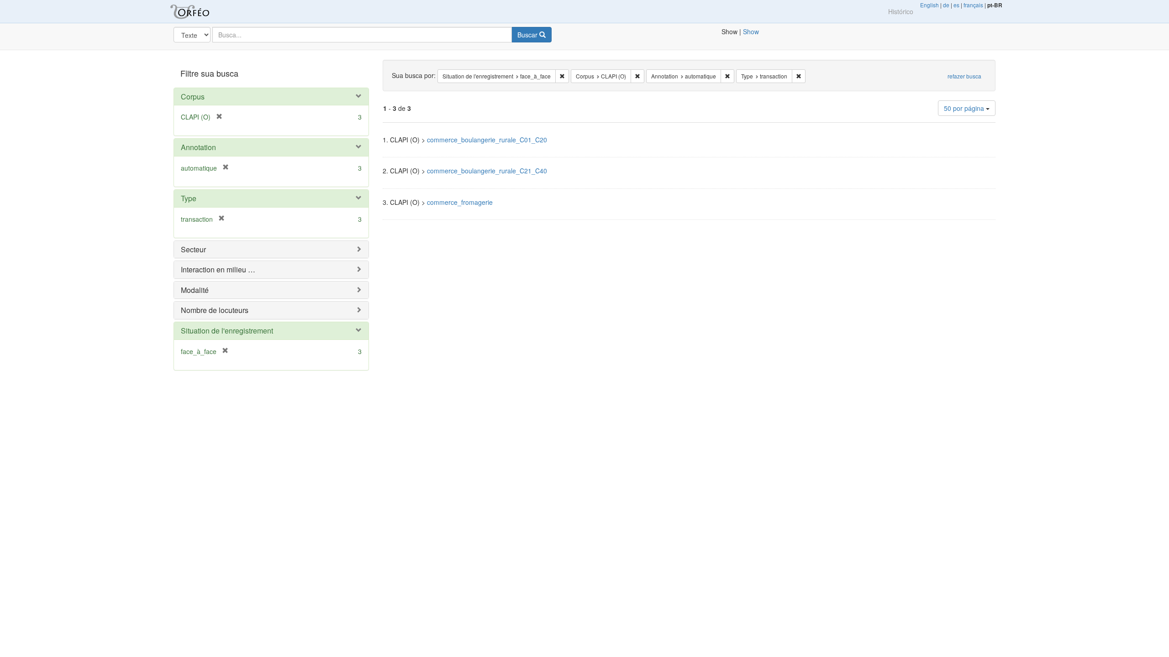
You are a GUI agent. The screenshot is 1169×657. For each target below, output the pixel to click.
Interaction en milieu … (218, 269)
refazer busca (964, 76)
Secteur (193, 249)
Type (188, 198)
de (946, 5)
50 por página (965, 108)
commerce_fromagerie (460, 202)
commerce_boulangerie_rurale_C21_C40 (487, 170)
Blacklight (201, 11)
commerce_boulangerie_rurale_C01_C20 (487, 139)
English (929, 5)
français (973, 5)
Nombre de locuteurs (214, 310)
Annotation (198, 147)
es (956, 5)
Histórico (900, 11)
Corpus (193, 96)
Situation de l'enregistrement (227, 330)
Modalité (195, 290)
